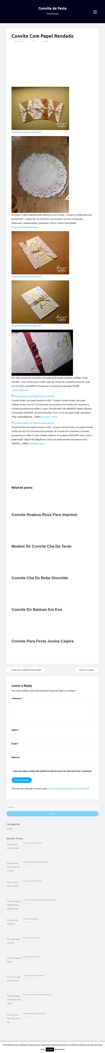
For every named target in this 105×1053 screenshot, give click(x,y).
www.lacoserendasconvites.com (26, 132)
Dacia (34, 41)
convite (45, 41)
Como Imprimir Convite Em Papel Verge (37, 994)
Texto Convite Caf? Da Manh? (33, 975)
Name (15, 730)
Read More (59, 1049)
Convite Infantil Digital (31, 957)
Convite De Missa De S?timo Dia (34, 1013)
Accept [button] (49, 1049)
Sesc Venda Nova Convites (32, 881)
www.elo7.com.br (49, 417)
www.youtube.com (20, 390)
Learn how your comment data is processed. (68, 788)
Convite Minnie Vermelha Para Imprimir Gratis (39, 900)
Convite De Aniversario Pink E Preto (36, 862)
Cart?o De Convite (86, 670)
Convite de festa (52, 8)
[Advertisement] (52, 65)
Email (15, 744)
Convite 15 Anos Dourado (32, 843)
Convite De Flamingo (30, 919)
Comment (17, 698)
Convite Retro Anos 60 (31, 938)
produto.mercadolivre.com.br (25, 227)
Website (16, 757)
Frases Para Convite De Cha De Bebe (26, 670)
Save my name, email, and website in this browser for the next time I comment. (53, 771)
